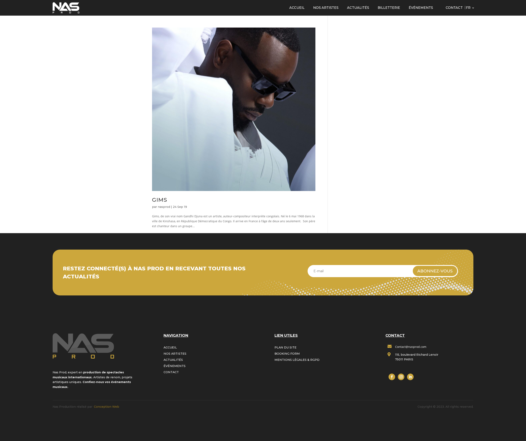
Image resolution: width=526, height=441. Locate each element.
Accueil (297, 8)
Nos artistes (325, 8)
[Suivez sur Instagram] (401, 377)
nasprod (164, 207)
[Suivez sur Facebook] (392, 377)
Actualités (358, 8)
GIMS (159, 200)
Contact (454, 8)
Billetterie (389, 8)
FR (468, 8)
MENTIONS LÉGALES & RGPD (297, 360)
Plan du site (285, 347)
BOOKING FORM (287, 353)
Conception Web (106, 407)
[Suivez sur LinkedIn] (410, 377)
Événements (421, 8)
